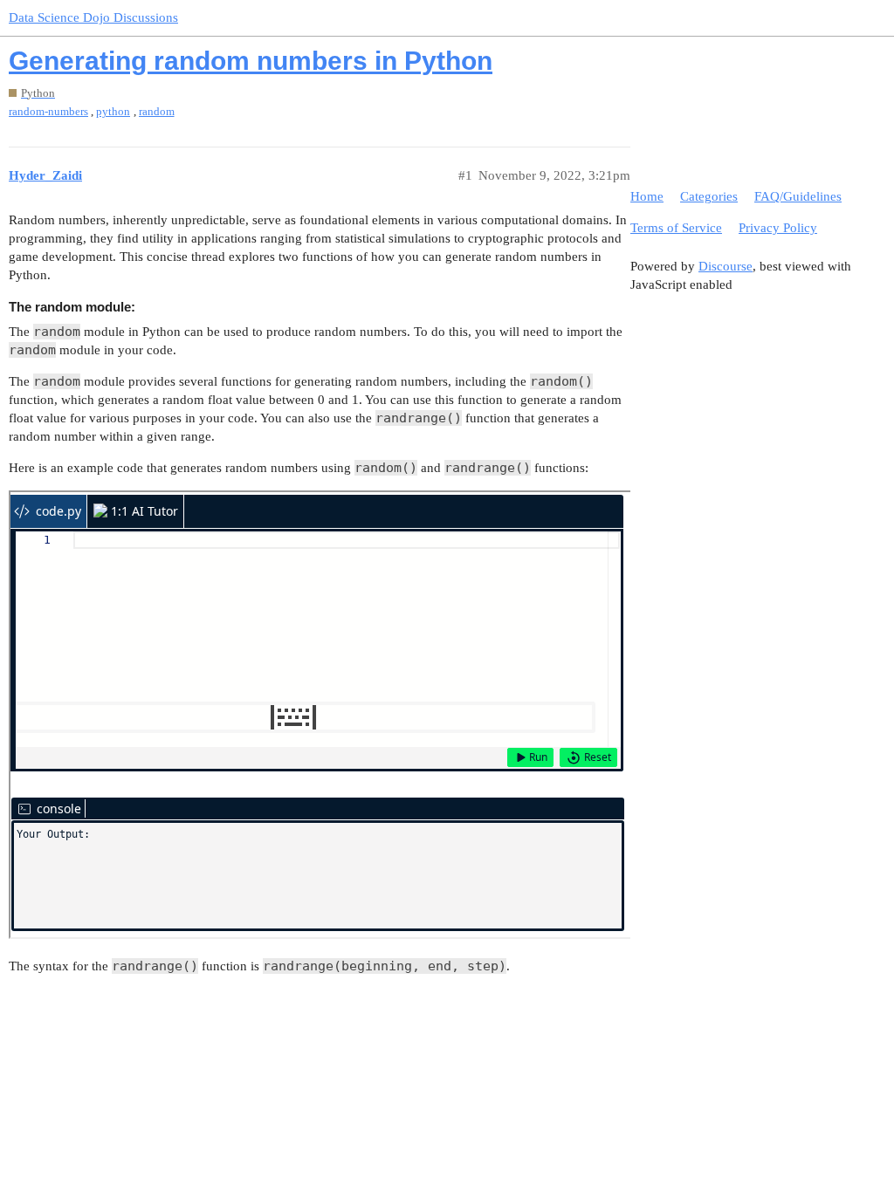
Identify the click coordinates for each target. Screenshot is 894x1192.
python (113, 111)
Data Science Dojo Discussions (93, 17)
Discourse (725, 266)
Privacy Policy (778, 228)
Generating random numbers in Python (250, 60)
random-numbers (48, 111)
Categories (709, 196)
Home (647, 196)
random (157, 111)
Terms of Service (676, 228)
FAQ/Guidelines (798, 196)
